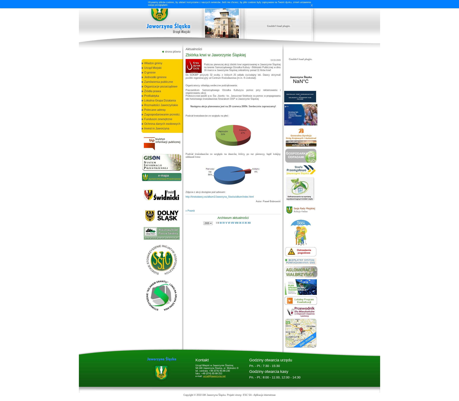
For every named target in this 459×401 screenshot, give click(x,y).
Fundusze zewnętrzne (158, 119)
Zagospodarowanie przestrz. (162, 114)
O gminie (150, 72)
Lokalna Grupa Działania (160, 100)
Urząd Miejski (153, 67)
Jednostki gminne (155, 77)
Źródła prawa (152, 91)
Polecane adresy (155, 109)
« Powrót (190, 210)
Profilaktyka (151, 95)
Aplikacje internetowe (265, 395)
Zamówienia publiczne (158, 81)
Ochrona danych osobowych (162, 123)
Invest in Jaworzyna (156, 128)
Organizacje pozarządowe (161, 86)
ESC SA (247, 395)
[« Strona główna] (168, 19)
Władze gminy (153, 63)
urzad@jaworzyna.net (214, 376)
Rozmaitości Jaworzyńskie (161, 105)
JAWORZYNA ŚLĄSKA (300, 80)
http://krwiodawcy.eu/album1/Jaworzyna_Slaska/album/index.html (220, 196)
